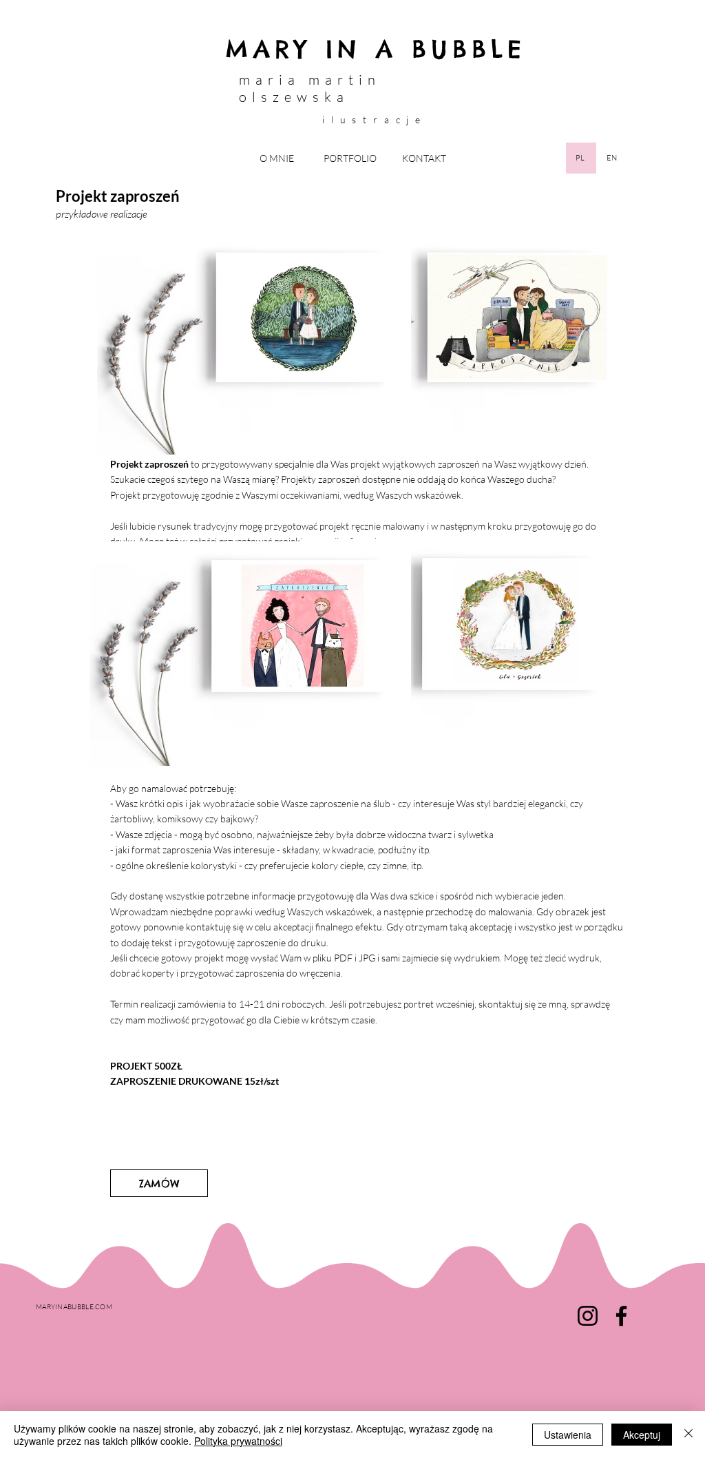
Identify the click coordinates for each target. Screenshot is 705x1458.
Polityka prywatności (238, 1441)
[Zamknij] (688, 1434)
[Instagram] (587, 1315)
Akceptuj (641, 1434)
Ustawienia (567, 1434)
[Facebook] (621, 1315)
